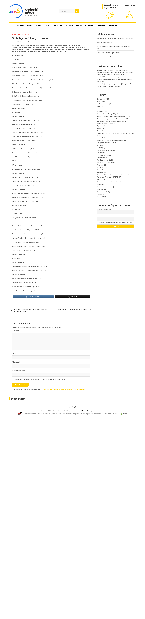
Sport (48, 25)
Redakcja (82, 411)
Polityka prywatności (70, 411)
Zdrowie (78, 25)
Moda (99, 145)
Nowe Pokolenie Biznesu (105, 150)
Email (98, 216)
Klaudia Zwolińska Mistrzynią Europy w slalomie (72, 309)
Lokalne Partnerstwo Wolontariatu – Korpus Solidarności (115, 133)
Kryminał (102, 25)
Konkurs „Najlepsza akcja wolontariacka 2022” (112, 116)
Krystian (99, 70)
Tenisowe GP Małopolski (105, 187)
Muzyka (99, 148)
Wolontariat (90, 25)
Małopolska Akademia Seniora (107, 143)
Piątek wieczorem (103, 155)
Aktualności (18, 25)
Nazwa (14, 353)
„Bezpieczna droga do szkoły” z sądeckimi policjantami (115, 38)
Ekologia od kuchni (103, 104)
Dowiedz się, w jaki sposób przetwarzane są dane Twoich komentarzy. (64, 389)
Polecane (100, 158)
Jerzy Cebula (25, 42)
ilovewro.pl (100, 79)
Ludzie (99, 138)
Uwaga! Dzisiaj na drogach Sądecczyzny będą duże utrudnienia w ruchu (30, 310)
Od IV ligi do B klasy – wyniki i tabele (108, 53)
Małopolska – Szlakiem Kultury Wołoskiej (110, 140)
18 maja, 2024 (16, 42)
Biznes (29, 25)
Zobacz (99, 197)
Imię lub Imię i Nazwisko (104, 209)
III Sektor (100, 111)
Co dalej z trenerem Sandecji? (111, 86)
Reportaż (100, 172)
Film (98, 106)
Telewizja (112, 25)
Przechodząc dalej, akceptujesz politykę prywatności (115, 222)
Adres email (16, 362)
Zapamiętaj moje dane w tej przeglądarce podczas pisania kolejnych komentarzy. (40, 379)
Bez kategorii (101, 99)
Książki (99, 128)
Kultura (38, 25)
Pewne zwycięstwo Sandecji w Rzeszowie (110, 57)
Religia (99, 170)
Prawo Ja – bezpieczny (104, 162)
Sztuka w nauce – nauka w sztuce (108, 182)
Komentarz (16, 331)
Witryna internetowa (18, 371)
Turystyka (57, 25)
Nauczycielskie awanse (104, 42)
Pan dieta (100, 153)
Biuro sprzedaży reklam (94, 411)
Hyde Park (100, 109)
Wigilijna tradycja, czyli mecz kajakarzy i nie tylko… (117, 84)
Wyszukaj (77, 11)
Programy (100, 165)
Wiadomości (101, 192)
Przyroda (69, 25)
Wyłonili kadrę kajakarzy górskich (112, 77)
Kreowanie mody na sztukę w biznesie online (111, 119)
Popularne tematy (19, 34)
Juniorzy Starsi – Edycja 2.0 (106, 114)
